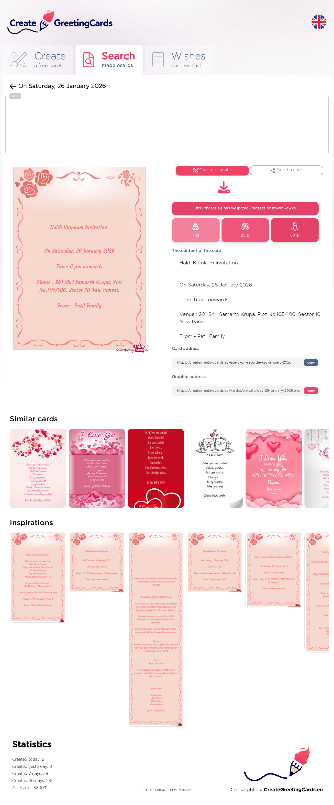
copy (311, 362)
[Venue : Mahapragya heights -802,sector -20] (216, 563)
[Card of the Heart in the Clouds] (274, 469)
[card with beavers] (216, 469)
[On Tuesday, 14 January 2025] (98, 563)
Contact (161, 789)
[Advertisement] (167, 125)
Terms (147, 789)
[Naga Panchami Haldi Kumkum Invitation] (274, 571)
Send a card (290, 170)
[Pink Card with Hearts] (98, 469)
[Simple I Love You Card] (157, 469)
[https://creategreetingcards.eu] (155, 22)
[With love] (39, 469)
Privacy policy (180, 789)
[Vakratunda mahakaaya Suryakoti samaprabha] (157, 630)
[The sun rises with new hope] (39, 578)
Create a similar (215, 170)
